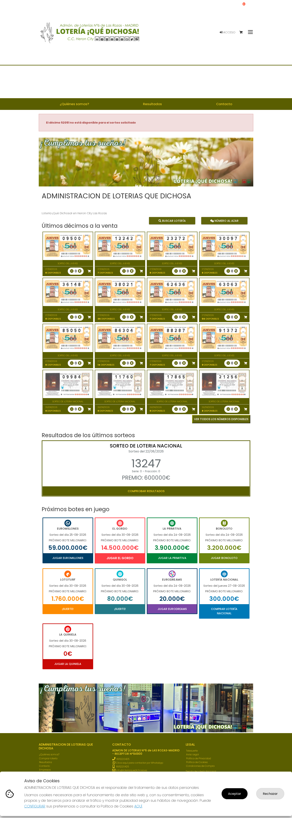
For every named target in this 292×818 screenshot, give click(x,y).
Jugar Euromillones (67, 558)
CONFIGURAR (34, 806)
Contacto (44, 766)
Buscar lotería (173, 221)
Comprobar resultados (146, 491)
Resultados (45, 762)
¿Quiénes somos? (49, 754)
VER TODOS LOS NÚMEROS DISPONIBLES (221, 419)
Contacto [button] (224, 104)
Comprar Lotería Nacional (224, 611)
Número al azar (226, 221)
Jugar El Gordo (119, 558)
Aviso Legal (192, 754)
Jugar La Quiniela (67, 664)
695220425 (122, 759)
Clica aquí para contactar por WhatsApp (139, 762)
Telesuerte (192, 750)
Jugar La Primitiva (172, 558)
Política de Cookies (197, 762)
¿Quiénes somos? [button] (74, 104)
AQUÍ (138, 806)
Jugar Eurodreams (172, 609)
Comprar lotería (48, 758)
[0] (242, 32)
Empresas (45, 769)
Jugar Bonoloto (224, 558)
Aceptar (234, 793)
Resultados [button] (152, 104)
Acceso (228, 32)
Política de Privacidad (198, 758)
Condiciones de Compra (200, 766)
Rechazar (270, 793)
